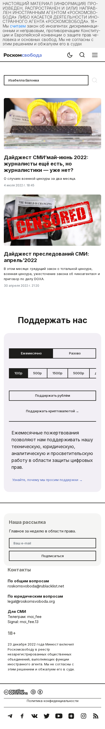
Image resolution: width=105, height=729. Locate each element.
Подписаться (53, 556)
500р (37, 373)
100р (18, 373)
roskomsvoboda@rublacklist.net (36, 586)
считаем (18, 26)
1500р (57, 373)
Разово (75, 353)
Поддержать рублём (52, 395)
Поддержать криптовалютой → (52, 411)
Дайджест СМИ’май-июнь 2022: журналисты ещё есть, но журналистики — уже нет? (46, 163)
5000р (78, 373)
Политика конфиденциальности (52, 701)
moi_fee (34, 616)
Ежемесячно (31, 353)
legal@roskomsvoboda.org (31, 601)
